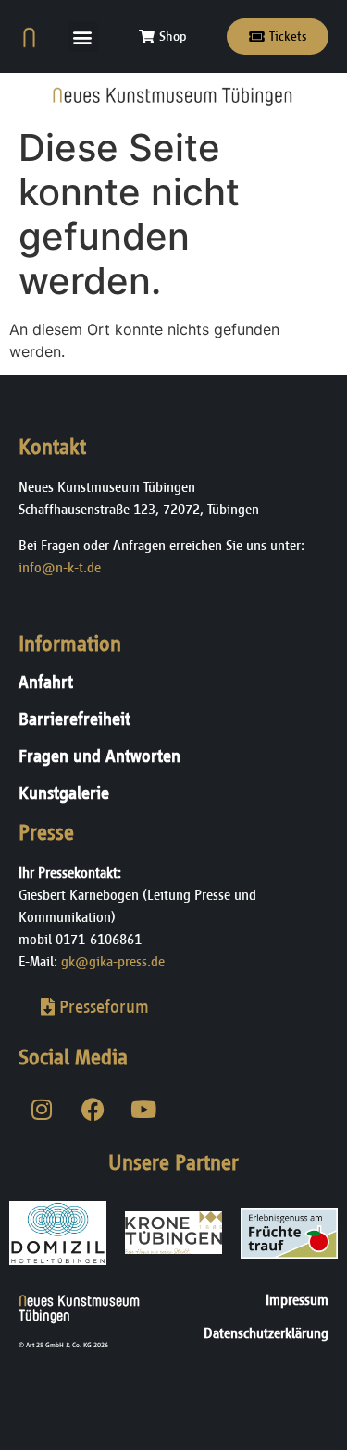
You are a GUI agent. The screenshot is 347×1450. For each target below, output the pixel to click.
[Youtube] (143, 1110)
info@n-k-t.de (60, 567)
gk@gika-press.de (113, 961)
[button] (83, 36)
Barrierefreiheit (74, 719)
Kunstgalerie (64, 793)
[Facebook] (92, 1110)
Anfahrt (46, 682)
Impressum (297, 1300)
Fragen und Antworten (99, 756)
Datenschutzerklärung (266, 1333)
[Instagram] (42, 1110)
